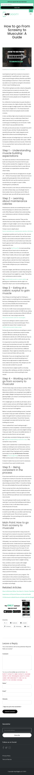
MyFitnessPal (15, 248)
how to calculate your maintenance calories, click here (17, 231)
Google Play (13, 455)
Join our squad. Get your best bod (17, 1)
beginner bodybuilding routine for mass (16, 439)
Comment (5, 654)
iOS (9, 455)
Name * (4, 683)
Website (5, 699)
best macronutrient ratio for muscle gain (13, 317)
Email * (4, 691)
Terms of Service (7, 759)
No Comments (21, 69)
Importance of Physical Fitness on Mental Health (16, 594)
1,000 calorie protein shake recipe (11, 327)
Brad (8, 69)
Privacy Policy (6, 755)
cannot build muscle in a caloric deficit (15, 279)
